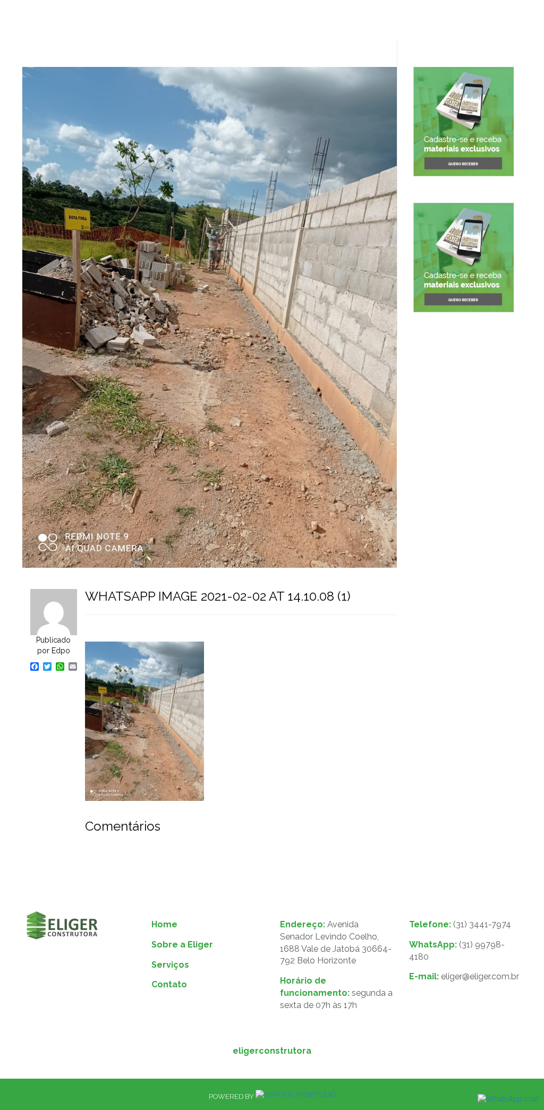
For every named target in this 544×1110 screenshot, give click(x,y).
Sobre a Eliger (182, 945)
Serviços (170, 965)
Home (164, 924)
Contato (169, 984)
